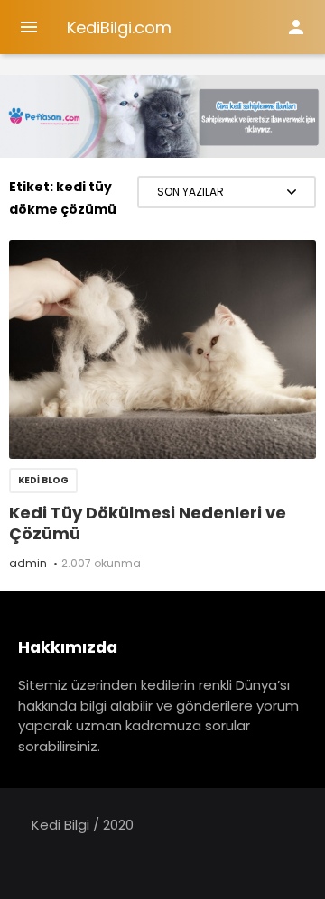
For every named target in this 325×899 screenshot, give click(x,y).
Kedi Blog (43, 480)
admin (28, 563)
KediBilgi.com (119, 27)
